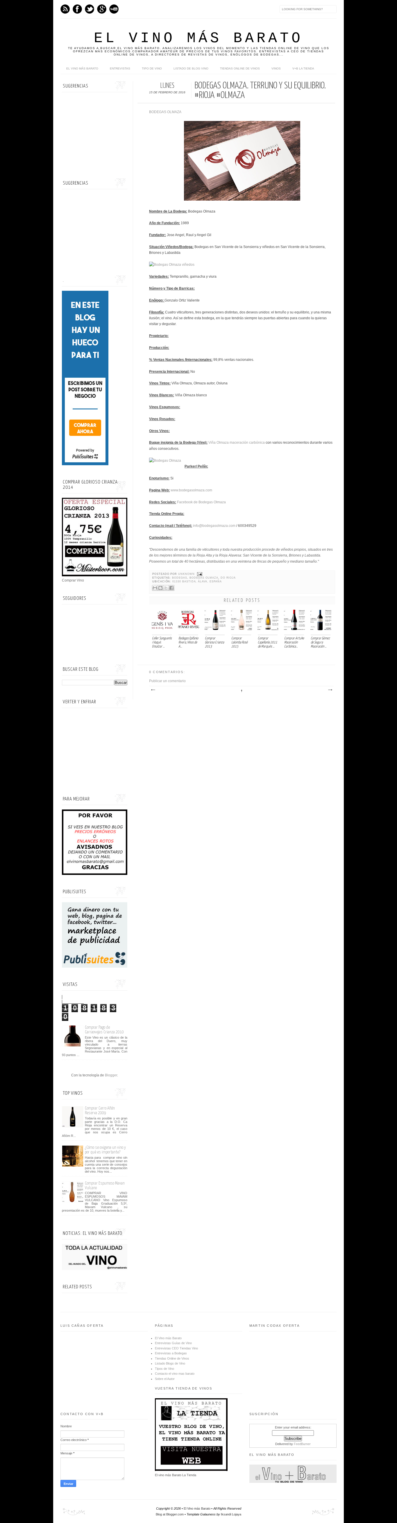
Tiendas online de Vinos (240, 68)
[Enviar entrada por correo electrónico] (199, 574)
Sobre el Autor (165, 1379)
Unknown (187, 574)
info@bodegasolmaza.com (214, 526)
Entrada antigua (330, 690)
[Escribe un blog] (160, 588)
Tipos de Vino (164, 1368)
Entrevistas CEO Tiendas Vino (176, 1348)
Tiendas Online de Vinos (172, 1358)
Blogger (111, 1075)
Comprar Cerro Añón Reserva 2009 (100, 1110)
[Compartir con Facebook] (171, 588)
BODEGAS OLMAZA (165, 112)
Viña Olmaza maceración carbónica (236, 443)
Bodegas (179, 577)
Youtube (114, 9)
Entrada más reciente (153, 690)
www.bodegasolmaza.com (191, 490)
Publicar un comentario (167, 681)
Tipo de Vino (152, 68)
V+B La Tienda (303, 68)
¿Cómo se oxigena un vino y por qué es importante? (105, 1149)
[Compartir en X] (166, 588)
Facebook (77, 9)
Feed (65, 9)
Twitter (89, 9)
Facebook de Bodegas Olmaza (201, 502)
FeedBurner (302, 1444)
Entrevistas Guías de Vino (173, 1343)
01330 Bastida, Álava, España (196, 581)
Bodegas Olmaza (203, 577)
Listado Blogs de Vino (170, 1363)
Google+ (101, 9)
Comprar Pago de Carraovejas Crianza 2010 (104, 1029)
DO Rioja (228, 577)
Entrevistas (120, 68)
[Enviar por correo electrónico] (155, 588)
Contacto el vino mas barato (174, 1373)
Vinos (276, 68)
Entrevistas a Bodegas (171, 1353)
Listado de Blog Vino (191, 68)
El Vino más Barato (198, 38)
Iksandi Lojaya (231, 1514)
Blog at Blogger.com (170, 1514)
